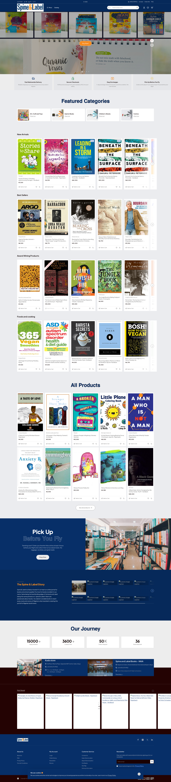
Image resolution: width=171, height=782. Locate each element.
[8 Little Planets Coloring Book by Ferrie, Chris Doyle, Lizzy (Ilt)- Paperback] (113, 412)
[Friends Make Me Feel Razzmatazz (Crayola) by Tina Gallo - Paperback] (56, 156)
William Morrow (75, 236)
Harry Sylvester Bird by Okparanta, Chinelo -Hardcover (82, 300)
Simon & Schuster (103, 358)
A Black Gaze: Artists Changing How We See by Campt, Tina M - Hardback (140, 490)
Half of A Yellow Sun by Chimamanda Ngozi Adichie (29, 300)
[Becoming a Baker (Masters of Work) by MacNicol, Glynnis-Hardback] (109, 339)
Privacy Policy (112, 775)
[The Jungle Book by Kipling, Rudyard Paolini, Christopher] (109, 276)
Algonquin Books (156, 297)
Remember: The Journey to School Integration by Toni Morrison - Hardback (135, 300)
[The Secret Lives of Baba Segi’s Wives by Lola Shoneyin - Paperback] (56, 278)
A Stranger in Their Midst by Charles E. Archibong (57, 436)
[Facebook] (138, 740)
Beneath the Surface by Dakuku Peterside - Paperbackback (108, 177)
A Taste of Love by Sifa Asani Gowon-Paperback (29, 436)
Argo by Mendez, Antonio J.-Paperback (27, 240)
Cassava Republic (49, 297)
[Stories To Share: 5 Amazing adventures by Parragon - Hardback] (29, 156)
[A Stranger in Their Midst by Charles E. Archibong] (58, 412)
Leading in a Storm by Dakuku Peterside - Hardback (80, 177)
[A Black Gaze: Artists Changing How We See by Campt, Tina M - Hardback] (140, 467)
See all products (84, 508)
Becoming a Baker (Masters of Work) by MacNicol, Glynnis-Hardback (109, 361)
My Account (53, 752)
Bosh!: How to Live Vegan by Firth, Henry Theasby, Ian (135, 359)
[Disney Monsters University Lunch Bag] (113, 467)
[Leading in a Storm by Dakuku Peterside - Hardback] (83, 156)
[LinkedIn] (152, 740)
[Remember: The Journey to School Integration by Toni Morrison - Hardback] (136, 278)
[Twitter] (147, 740)
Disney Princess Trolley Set (81, 488)
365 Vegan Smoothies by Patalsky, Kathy (29, 361)
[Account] (144, 7)
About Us (20, 752)
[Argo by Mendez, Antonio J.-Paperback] (29, 217)
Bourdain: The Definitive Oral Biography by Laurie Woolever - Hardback (134, 240)
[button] (152, 45)
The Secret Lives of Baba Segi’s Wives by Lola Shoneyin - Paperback (56, 300)
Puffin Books (102, 294)
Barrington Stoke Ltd (106, 432)
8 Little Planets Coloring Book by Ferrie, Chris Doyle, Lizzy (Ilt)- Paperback (112, 436)
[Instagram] (143, 740)
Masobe (154, 175)
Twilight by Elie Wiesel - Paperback (98, 703)
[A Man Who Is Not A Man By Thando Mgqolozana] (140, 412)
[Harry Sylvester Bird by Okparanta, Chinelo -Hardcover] (83, 278)
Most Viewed (21, 690)
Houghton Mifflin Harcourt (131, 297)
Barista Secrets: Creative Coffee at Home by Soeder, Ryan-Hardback (82, 359)
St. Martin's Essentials (24, 487)
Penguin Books (22, 236)
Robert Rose (48, 358)
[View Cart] (152, 7)
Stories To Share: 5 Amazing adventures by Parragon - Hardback (29, 179)
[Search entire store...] (137, 7)
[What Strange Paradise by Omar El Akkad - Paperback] (58, 707)
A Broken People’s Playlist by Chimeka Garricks (85, 436)
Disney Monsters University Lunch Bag (112, 488)
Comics (136, 114)
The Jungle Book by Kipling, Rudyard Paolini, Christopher (109, 298)
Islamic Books (69, 114)
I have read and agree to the (131, 766)
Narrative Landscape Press (25, 297)
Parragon (21, 175)
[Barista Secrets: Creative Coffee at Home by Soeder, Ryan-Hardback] (83, 339)
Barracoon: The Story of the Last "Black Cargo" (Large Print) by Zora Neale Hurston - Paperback (55, 240)
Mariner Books (75, 297)
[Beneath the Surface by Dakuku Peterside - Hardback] (136, 156)
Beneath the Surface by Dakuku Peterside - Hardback (134, 177)
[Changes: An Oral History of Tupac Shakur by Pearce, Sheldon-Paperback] (30, 707)
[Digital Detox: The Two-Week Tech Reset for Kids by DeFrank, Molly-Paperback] (143, 707)
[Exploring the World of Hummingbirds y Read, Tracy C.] (58, 467)
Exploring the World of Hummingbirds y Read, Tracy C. (57, 488)
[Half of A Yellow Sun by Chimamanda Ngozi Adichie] (29, 278)
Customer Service (88, 752)
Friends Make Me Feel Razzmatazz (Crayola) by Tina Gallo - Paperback (55, 177)
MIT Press (131, 487)
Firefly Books (155, 358)
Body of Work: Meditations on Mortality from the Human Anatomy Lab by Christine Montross (109, 237)
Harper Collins (48, 236)
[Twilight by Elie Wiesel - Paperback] (85, 706)
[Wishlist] (148, 7)
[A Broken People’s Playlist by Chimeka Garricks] (85, 412)
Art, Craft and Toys (36, 114)
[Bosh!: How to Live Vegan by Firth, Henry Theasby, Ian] (136, 339)
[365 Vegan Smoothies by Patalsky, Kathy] (29, 339)
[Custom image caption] (79, 588)
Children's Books (105, 114)
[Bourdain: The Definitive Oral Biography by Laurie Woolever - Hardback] (136, 217)
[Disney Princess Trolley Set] (85, 467)
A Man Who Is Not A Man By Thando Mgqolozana (139, 436)
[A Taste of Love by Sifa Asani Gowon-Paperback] (30, 412)
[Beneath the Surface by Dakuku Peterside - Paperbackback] (109, 156)
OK (139, 774)
